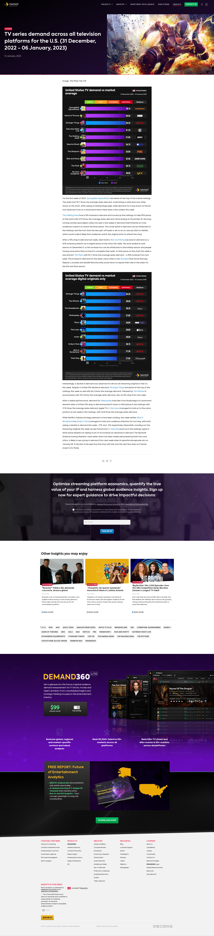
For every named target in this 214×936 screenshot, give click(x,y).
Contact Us (191, 4)
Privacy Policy (113, 926)
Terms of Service (101, 926)
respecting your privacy (108, 504)
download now (107, 820)
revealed (124, 259)
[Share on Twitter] (107, 461)
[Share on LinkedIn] (103, 461)
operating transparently (136, 504)
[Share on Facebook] (111, 461)
